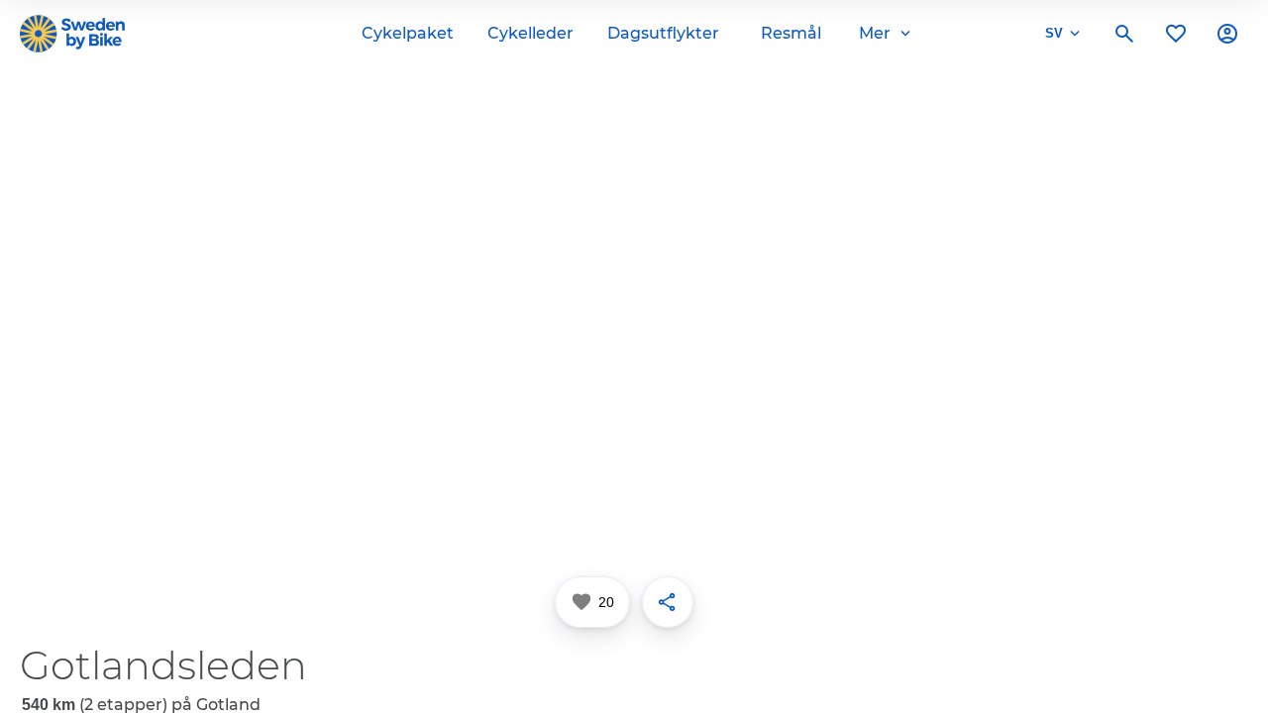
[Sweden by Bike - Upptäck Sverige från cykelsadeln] (72, 33)
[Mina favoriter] (1176, 33)
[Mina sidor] (1227, 33)
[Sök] (1124, 33)
